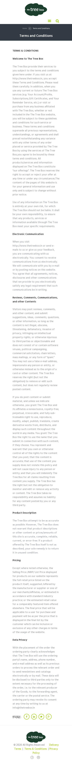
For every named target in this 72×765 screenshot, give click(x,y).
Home (24, 28)
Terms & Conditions (35, 749)
